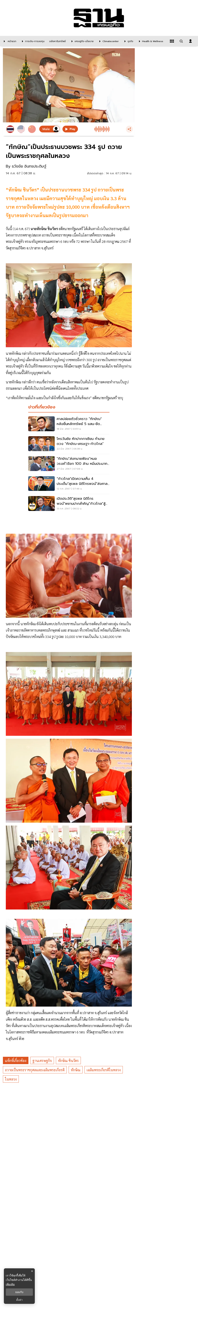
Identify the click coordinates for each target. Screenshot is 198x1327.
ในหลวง (11, 1079)
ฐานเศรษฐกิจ (42, 1060)
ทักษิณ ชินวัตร (68, 1060)
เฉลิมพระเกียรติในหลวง (104, 1070)
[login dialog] (190, 41)
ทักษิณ (75, 1070)
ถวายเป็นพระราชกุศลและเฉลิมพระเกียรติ (35, 1070)
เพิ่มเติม (10, 1284)
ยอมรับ (19, 1292)
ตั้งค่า (19, 1299)
